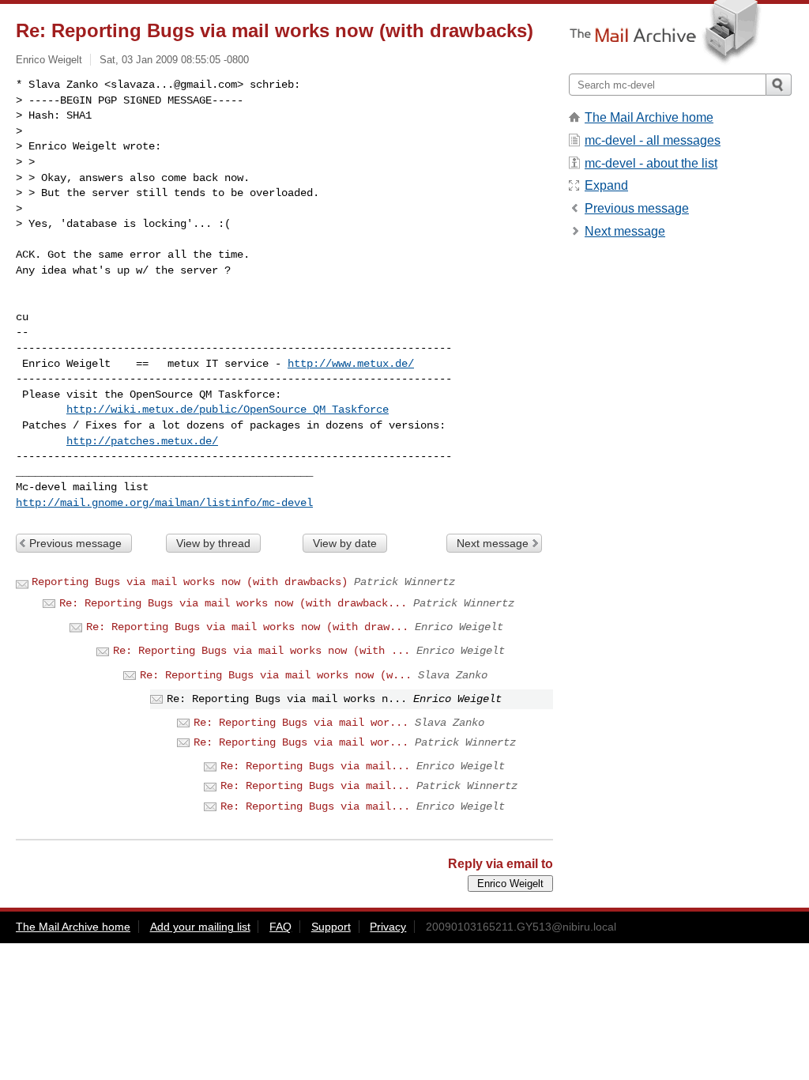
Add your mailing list (200, 926)
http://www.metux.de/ (351, 363)
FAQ (280, 926)
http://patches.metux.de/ (142, 441)
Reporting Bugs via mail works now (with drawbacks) (190, 582)
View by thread (213, 543)
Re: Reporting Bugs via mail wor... (301, 722)
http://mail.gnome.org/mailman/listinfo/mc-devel (164, 503)
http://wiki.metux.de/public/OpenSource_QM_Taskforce (227, 409)
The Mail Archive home (649, 117)
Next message (493, 543)
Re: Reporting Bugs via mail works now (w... (276, 675)
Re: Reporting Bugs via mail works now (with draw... (247, 627)
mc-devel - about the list (651, 163)
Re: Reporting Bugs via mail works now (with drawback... (233, 603)
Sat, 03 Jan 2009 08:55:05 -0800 (174, 60)
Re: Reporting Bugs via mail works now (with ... (261, 650)
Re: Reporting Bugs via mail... (315, 766)
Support (331, 926)
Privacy (388, 926)
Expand (606, 185)
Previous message (75, 543)
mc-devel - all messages (653, 140)
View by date (345, 543)
